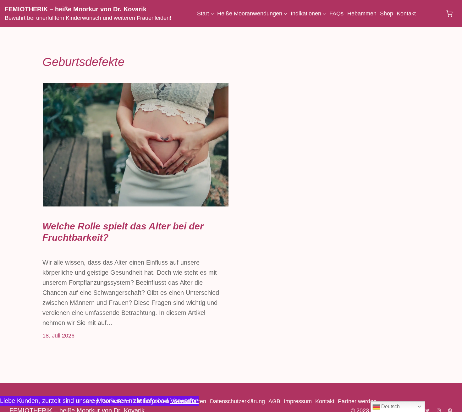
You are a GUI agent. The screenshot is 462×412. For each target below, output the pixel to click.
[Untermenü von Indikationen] (324, 13)
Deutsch (390, 406)
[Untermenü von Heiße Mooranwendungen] (285, 13)
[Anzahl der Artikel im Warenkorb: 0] (449, 13)
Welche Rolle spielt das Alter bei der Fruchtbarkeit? (123, 232)
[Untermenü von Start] (212, 13)
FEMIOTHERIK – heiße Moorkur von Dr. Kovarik (75, 9)
